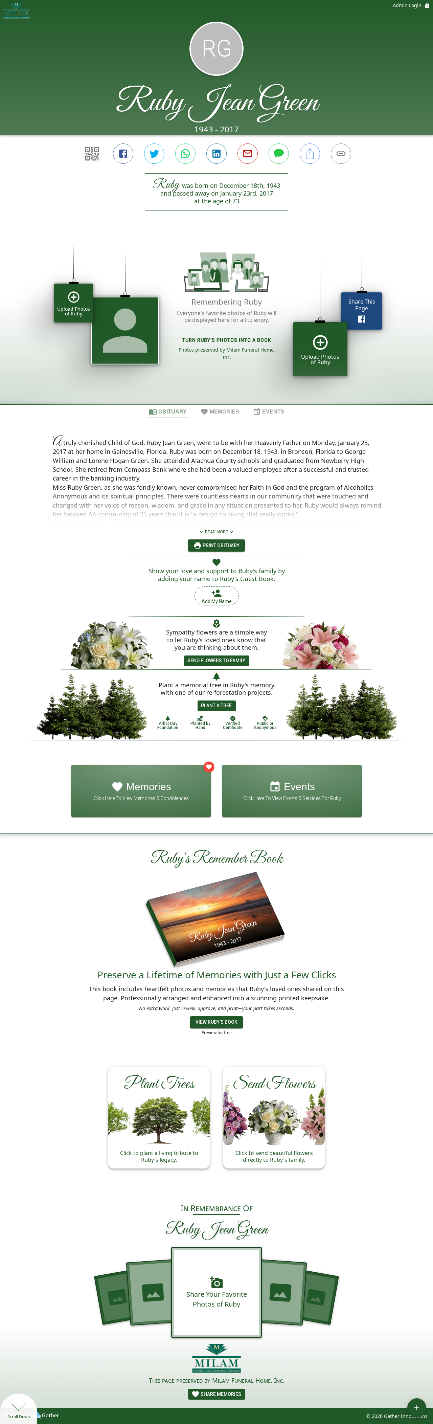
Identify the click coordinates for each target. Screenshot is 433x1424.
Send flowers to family (216, 660)
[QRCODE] (92, 153)
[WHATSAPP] (185, 153)
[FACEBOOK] (123, 153)
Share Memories (220, 1394)
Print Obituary (221, 545)
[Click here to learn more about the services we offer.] (217, 1359)
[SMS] (279, 153)
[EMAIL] (247, 153)
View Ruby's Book (216, 1022)
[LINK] (341, 153)
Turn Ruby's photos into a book (226, 340)
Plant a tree (216, 705)
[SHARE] (310, 153)
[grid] (216, 319)
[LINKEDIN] (216, 153)
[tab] (167, 411)
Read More (216, 532)
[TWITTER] (154, 153)
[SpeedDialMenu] (416, 1407)
